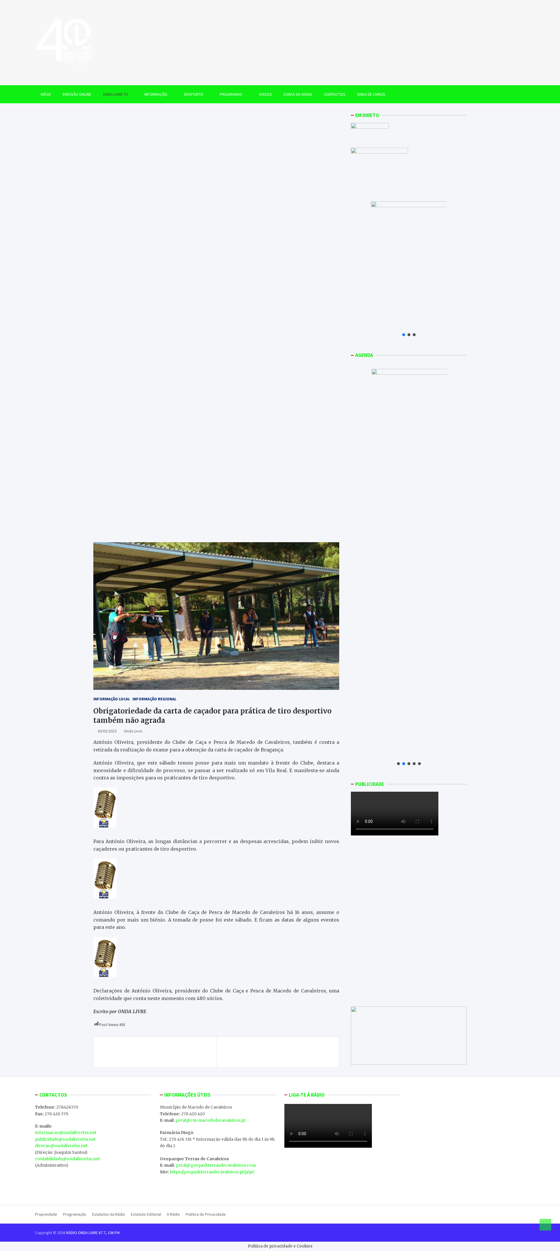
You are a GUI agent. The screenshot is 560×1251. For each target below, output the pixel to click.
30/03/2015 (107, 731)
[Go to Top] (545, 1225)
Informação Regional (154, 699)
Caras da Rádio (298, 94)
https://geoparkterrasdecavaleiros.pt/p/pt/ (212, 1172)
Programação (74, 1214)
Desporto (193, 94)
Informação (155, 94)
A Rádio (173, 1214)
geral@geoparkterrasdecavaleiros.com (216, 1165)
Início (46, 94)
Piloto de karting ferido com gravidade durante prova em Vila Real (276, 1052)
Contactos (334, 94)
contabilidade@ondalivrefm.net (67, 1158)
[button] (403, 334)
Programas (231, 94)
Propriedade (46, 1214)
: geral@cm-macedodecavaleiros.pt (209, 1120)
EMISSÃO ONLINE (77, 94)
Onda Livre (133, 731)
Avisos (265, 94)
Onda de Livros (371, 94)
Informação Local (111, 699)
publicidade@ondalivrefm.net (65, 1139)
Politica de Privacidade (206, 1214)
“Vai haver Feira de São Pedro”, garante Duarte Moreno (155, 1052)
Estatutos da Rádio (108, 1214)
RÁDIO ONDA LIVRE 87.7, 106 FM (93, 1232)
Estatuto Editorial (146, 1214)
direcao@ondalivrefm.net (61, 1145)
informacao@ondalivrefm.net (65, 1132)
